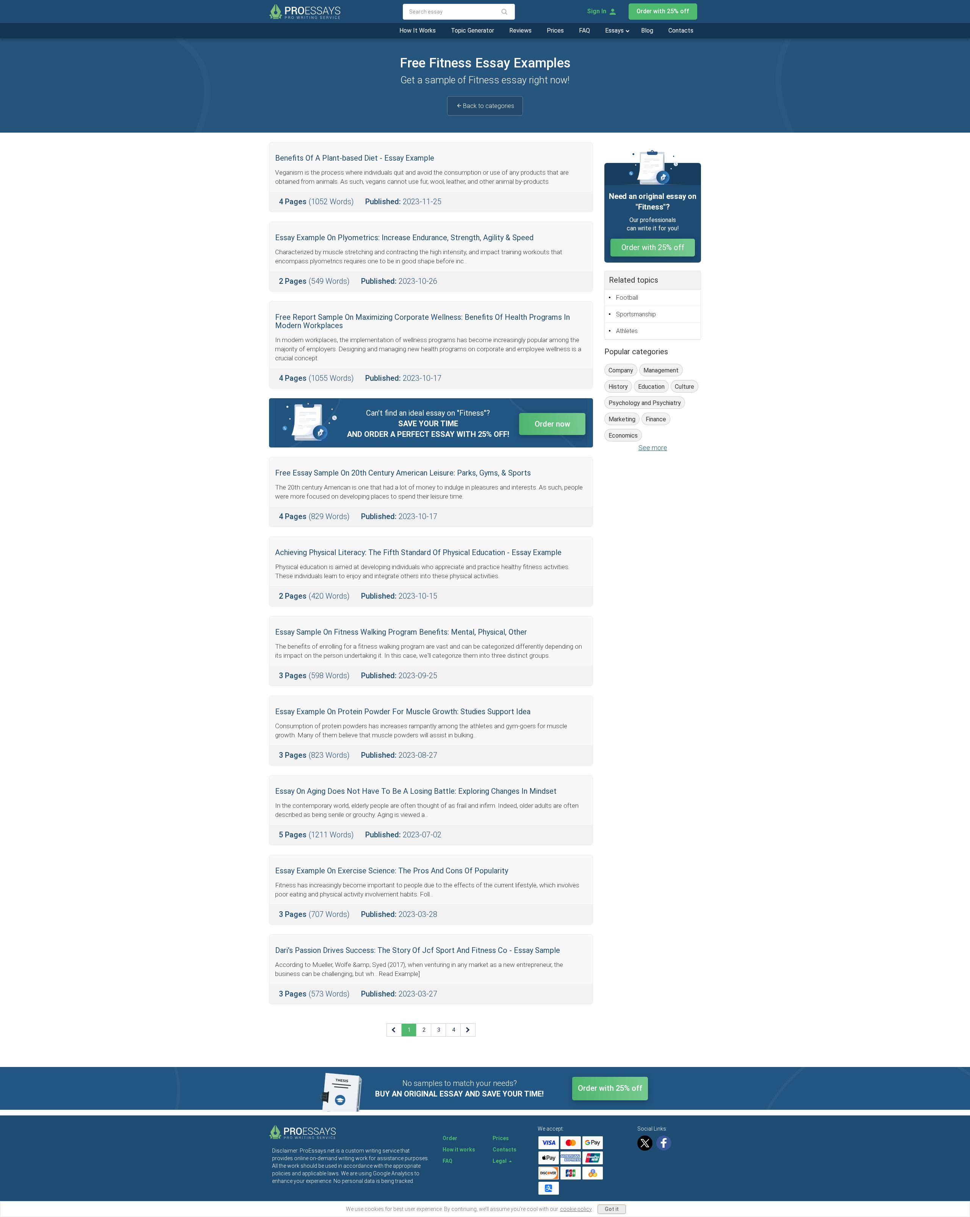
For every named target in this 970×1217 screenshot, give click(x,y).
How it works (459, 1150)
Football (627, 297)
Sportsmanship (636, 314)
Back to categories (488, 105)
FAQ (584, 30)
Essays (615, 30)
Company (621, 370)
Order (450, 1138)
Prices (555, 30)
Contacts (680, 30)
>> (468, 1030)
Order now (552, 424)
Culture (684, 386)
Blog (647, 30)
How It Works (417, 30)
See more (652, 448)
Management (661, 370)
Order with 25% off (663, 11)
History (618, 386)
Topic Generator (472, 30)
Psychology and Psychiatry (645, 403)
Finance (656, 419)
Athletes (627, 331)
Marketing (622, 419)
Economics (623, 435)
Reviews (520, 30)
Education (651, 386)
